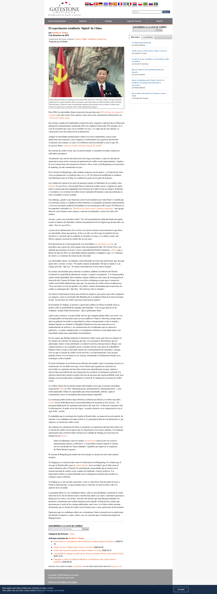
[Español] (115, 4)
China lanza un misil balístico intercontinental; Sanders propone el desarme (84, 541)
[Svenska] (156, 4)
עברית (124, 6)
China (71, 533)
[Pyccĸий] (151, 4)
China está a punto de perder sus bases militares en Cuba (77, 550)
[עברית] (125, 4)
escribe (51, 402)
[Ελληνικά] (106, 4)
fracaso (64, 435)
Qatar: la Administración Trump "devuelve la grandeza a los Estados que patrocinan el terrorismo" (148, 82)
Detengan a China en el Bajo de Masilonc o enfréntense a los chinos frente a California (85, 560)
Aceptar (181, 589)
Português (145, 6)
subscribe (78, 566)
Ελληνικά (105, 6)
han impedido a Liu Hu (104, 243)
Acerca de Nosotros (57, 21)
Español (115, 6)
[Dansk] (96, 4)
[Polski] (140, 4)
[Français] (120, 4)
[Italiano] (129, 4)
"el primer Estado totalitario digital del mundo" (82, 145)
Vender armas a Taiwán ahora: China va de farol (73, 547)
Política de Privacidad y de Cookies (62, 582)
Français (120, 6)
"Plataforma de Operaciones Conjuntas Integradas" (93, 208)
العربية (87, 6)
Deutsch (100, 6)
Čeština (91, 6)
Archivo (108, 21)
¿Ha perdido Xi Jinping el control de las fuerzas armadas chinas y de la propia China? (88, 553)
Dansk (96, 6)
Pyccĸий (151, 6)
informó (52, 186)
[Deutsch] (101, 4)
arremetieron (90, 440)
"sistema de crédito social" (59, 117)
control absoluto (82, 465)
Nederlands (135, 6)
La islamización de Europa (141, 42)
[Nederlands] (135, 4)
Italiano (129, 6)
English (111, 6)
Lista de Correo (134, 21)
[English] (111, 4)
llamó (61, 388)
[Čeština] (91, 4)
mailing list (117, 566)
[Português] (145, 4)
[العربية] (87, 4)
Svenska (156, 6)
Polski (140, 6)
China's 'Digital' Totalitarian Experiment (90, 39)
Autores (82, 21)
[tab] (135, 37)
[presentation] (135, 37)
